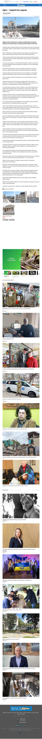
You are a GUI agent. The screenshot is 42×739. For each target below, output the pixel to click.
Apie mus (10, 1)
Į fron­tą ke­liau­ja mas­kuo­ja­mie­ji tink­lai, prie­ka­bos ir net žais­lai (18, 369)
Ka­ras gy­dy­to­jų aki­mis (8, 338)
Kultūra (18, 712)
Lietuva (15, 490)
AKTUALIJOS (5, 490)
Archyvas (21, 1)
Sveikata (24, 712)
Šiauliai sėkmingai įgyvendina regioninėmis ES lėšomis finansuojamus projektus (19, 668)
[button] (5, 220)
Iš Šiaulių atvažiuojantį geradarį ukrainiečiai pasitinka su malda (15, 485)
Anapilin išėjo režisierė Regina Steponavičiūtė (14, 519)
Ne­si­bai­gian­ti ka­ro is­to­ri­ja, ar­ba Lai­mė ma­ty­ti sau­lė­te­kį (16, 308)
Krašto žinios (29, 712)
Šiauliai (11, 490)
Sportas (21, 712)
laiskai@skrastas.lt (22, 725)
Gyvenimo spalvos (35, 712)
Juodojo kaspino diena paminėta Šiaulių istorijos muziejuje (14, 698)
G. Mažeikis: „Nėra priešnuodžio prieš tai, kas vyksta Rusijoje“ (15, 428)
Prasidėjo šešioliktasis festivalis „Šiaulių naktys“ (12, 609)
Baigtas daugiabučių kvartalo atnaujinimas (11, 639)
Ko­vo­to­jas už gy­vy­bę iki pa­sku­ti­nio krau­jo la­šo (12, 399)
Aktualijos (4, 712)
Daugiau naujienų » (35, 490)
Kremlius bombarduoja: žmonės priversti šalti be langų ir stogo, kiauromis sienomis (19, 457)
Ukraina (4, 217)
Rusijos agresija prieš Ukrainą (7, 216)
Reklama (13, 1)
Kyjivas (4, 218)
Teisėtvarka (14, 712)
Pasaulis (19, 490)
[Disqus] (21, 235)
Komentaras (9, 712)
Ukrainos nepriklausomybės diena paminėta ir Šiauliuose (17, 580)
